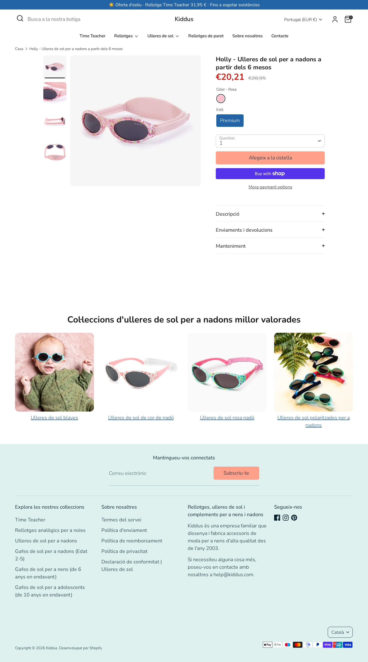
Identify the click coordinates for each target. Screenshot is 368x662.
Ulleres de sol (160, 36)
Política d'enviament (124, 530)
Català (337, 632)
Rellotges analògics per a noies (50, 530)
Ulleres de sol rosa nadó (227, 417)
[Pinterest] (294, 518)
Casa (19, 48)
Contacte (279, 36)
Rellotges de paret (206, 36)
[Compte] (335, 19)
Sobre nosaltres (247, 36)
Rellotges (124, 36)
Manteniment (231, 246)
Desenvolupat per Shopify (80, 647)
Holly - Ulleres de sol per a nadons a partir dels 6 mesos (76, 48)
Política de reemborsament (131, 540)
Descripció (227, 214)
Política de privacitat (124, 551)
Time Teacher (92, 36)
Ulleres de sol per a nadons (46, 540)
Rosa (220, 98)
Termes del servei (121, 519)
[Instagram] (286, 518)
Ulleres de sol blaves (54, 417)
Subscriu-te (236, 473)
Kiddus (184, 19)
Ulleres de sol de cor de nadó (141, 417)
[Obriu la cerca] (20, 18)
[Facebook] (277, 518)
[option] (135, 122)
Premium (230, 120)
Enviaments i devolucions (244, 230)
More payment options (270, 187)
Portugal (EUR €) (300, 20)
